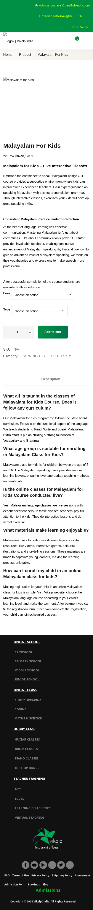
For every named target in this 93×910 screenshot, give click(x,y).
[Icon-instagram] (70, 865)
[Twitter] (61, 865)
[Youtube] (34, 865)
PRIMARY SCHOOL (28, 661)
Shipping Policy (62, 875)
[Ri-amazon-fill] (52, 865)
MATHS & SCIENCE (28, 718)
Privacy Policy (40, 875)
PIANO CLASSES (26, 758)
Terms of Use (20, 875)
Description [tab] (50, 379)
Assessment (82, 875)
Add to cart (52, 332)
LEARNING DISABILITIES (33, 808)
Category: (10, 356)
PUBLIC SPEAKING (28, 700)
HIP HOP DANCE (27, 768)
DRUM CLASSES (26, 749)
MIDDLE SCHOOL (27, 670)
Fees (6, 293)
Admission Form (14, 884)
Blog (45, 884)
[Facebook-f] (25, 865)
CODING (20, 709)
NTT (18, 789)
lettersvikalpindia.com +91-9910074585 (73, 16)
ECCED (19, 799)
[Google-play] (43, 865)
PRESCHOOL (23, 652)
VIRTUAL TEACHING (29, 817)
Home (8, 54)
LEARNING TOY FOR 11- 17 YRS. (46, 356)
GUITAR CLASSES (27, 739)
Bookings (34, 884)
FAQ (7, 875)
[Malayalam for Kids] (46, 106)
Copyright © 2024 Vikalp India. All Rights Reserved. (43, 901)
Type (6, 309)
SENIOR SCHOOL (26, 679)
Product (25, 54)
